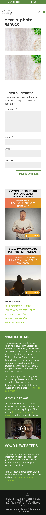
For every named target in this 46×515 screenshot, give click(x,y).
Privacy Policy (12, 509)
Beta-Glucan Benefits (16, 318)
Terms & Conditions (31, 509)
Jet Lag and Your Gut (15, 314)
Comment (11, 109)
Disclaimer (23, 511)
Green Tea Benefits (15, 322)
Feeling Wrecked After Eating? (20, 309)
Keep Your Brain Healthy (18, 305)
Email (9, 148)
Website (9, 160)
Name (9, 137)
